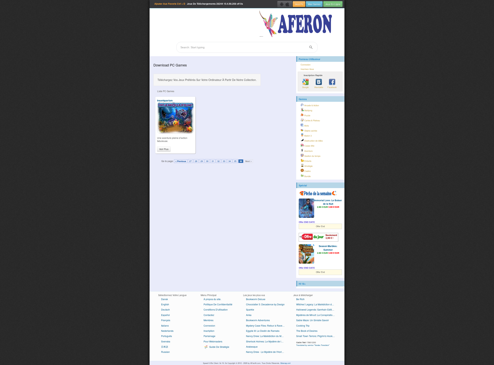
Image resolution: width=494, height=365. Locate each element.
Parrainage (209, 336)
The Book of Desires (306, 330)
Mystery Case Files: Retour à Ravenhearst (267, 325)
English (165, 304)
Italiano (165, 325)
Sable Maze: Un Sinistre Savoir (312, 320)
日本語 (164, 346)
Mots (306, 125)
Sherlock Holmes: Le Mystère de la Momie (267, 341)
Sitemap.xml (285, 363)
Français (165, 320)
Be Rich (300, 299)
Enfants (307, 161)
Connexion (305, 64)
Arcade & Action (311, 105)
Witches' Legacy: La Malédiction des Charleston (317, 304)
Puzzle (307, 115)
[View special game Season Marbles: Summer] (306, 254)
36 (241, 161)
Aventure (308, 150)
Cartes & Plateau (312, 120)
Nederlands (167, 330)
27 (190, 161)
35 (235, 161)
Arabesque (252, 346)
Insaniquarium (165, 100)
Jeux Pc (299, 4)
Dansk (164, 299)
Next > (248, 161)
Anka (248, 315)
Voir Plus (163, 149)
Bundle (307, 176)
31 (213, 161)
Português (166, 336)
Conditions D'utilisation (216, 309)
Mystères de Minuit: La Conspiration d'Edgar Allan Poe (317, 315)
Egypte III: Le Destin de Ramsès (262, 330)
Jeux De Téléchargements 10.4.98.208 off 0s (198, 3)
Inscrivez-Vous (307, 69)
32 (218, 161)
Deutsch (165, 309)
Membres (208, 320)
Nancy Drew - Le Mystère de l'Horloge (266, 351)
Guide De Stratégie (219, 346)
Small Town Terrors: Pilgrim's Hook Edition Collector (317, 336)
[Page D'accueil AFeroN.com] (296, 24)
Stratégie (308, 166)
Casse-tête (309, 145)
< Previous (180, 161)
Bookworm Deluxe (255, 299)
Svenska (165, 341)
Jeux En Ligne (332, 4)
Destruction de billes (313, 140)
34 (229, 161)
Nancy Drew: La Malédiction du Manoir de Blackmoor (267, 336)
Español (165, 315)
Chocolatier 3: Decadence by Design (265, 304)
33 (224, 161)
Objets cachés (310, 130)
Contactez (209, 315)
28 (196, 161)
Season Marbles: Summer (328, 247)
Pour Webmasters (213, 341)
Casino (307, 171)
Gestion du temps (312, 155)
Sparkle (250, 309)
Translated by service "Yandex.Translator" (312, 345)
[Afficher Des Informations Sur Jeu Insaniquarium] (175, 132)
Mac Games (314, 4)
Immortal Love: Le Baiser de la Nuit (328, 202)
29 (201, 161)
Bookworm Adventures (258, 320)
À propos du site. (212, 299)
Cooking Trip (303, 325)
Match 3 (308, 135)
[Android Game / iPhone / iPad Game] (284, 4)
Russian (165, 351)
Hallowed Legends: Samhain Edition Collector (317, 309)
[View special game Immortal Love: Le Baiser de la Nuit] (306, 209)
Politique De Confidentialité (218, 304)
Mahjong (308, 110)
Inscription (209, 330)
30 (207, 161)
